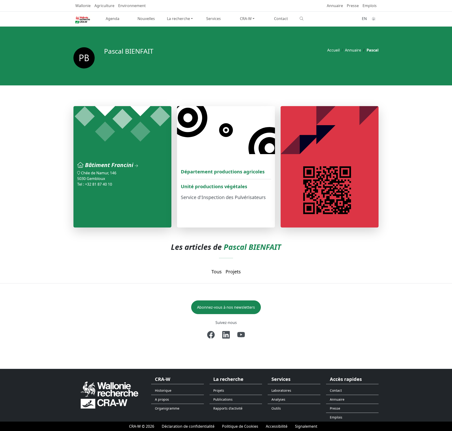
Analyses (278, 399)
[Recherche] (314, 18)
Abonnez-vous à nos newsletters (226, 307)
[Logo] (109, 394)
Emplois (370, 5)
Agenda (112, 18)
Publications (223, 399)
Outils (276, 408)
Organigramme (167, 408)
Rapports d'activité (227, 408)
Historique (163, 390)
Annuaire (335, 5)
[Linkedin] (226, 335)
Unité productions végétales (214, 186)
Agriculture (104, 5)
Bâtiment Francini (110, 165)
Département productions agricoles (223, 171)
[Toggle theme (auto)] (374, 19)
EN (364, 18)
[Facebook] (211, 335)
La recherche (178, 18)
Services (213, 18)
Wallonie (83, 5)
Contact (281, 18)
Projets (233, 271)
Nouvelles (146, 18)
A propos (162, 399)
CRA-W (246, 18)
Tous (216, 271)
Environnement (132, 5)
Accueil (333, 50)
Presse (353, 5)
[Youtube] (241, 335)
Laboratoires (281, 390)
